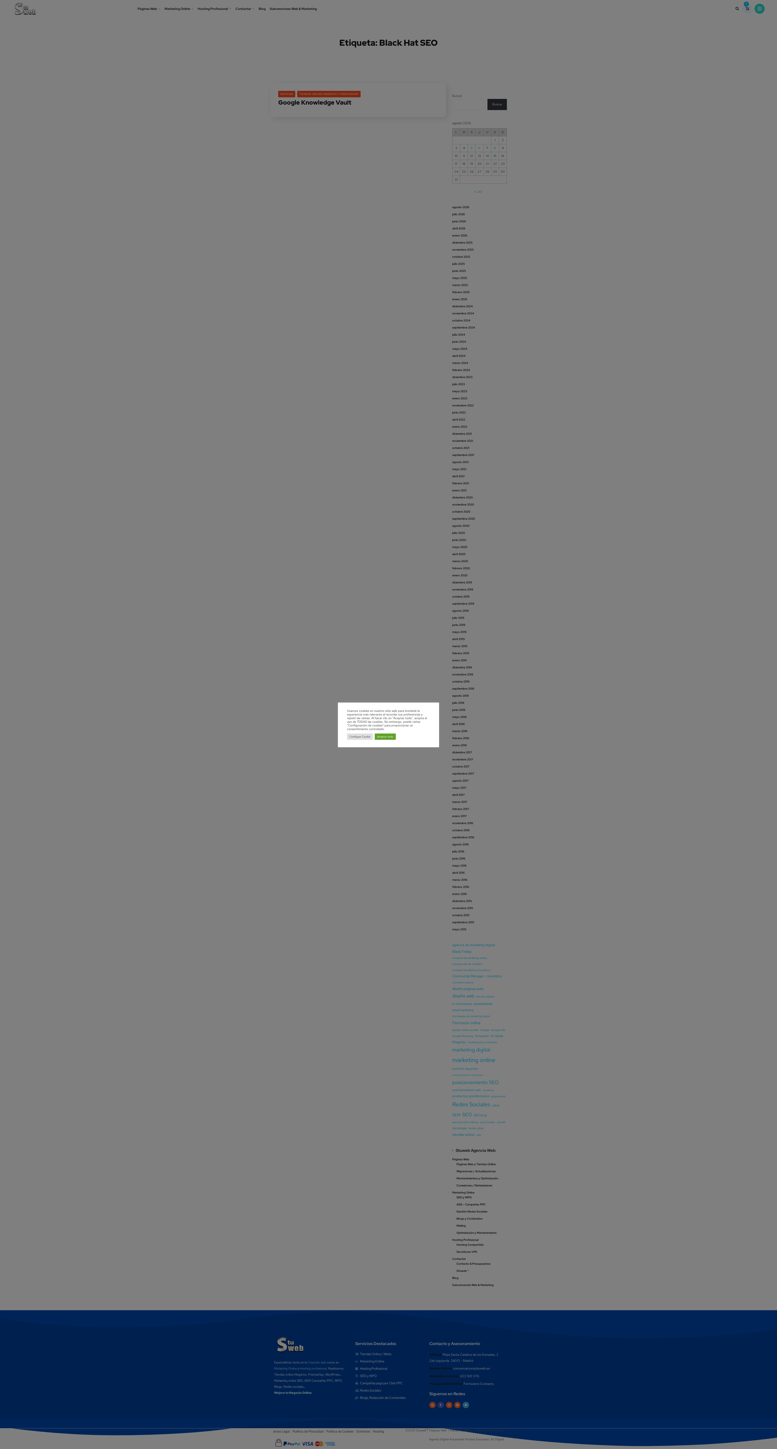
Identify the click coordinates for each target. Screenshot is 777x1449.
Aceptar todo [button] (385, 736)
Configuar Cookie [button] (359, 736)
